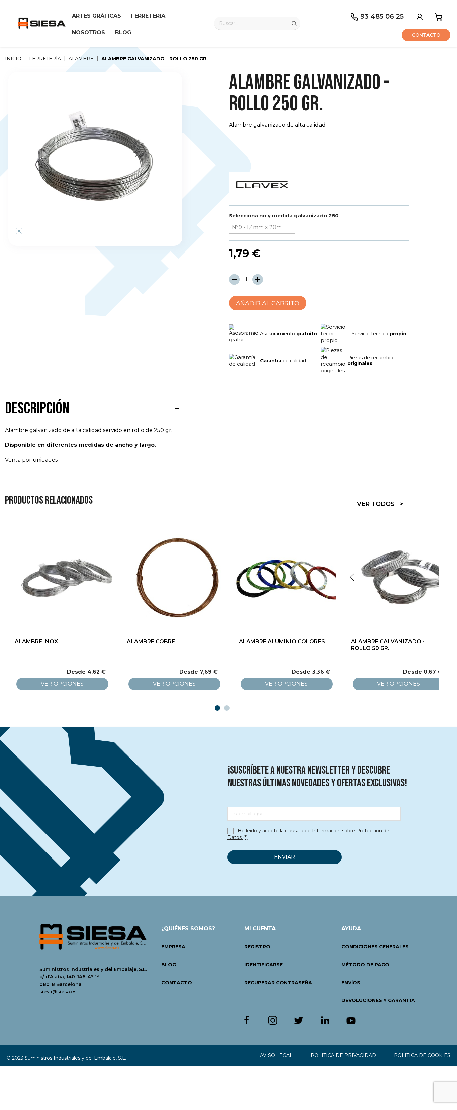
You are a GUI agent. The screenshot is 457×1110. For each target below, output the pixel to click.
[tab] (217, 708)
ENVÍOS (350, 983)
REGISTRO (257, 947)
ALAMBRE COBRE (151, 641)
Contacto (426, 35)
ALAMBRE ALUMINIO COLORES (282, 641)
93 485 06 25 (381, 16)
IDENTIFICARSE (263, 965)
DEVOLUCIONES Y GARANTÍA (378, 1000)
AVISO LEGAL (276, 1055)
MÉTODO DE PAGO (365, 965)
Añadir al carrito (267, 303)
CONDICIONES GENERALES (375, 947)
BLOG (168, 965)
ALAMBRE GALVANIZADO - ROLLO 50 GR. (388, 644)
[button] (95, 157)
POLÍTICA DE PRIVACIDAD (343, 1055)
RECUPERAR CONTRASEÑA (278, 983)
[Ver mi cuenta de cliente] (420, 16)
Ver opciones (62, 684)
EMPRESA (173, 947)
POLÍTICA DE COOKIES (422, 1055)
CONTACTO (176, 983)
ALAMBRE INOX (36, 641)
